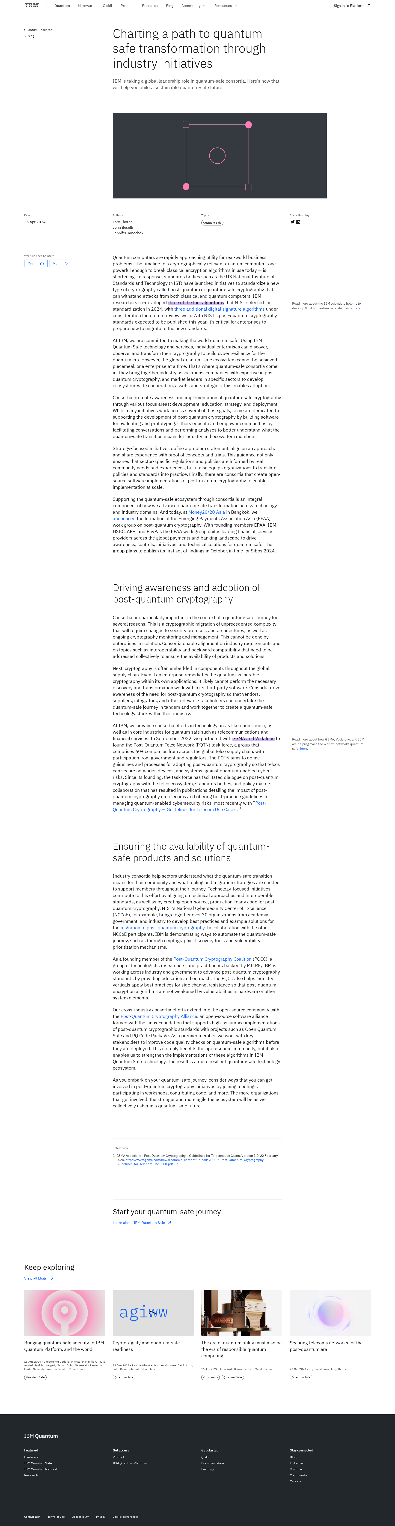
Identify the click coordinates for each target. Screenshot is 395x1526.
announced (124, 518)
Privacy (100, 1516)
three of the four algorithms (196, 302)
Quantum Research (38, 30)
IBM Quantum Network (41, 1469)
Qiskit (205, 1457)
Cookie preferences (126, 1516)
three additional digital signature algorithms (219, 309)
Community (191, 5)
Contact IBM (32, 1516)
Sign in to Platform (349, 5)
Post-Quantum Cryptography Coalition (212, 959)
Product (118, 1457)
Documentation (212, 1463)
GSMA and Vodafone (253, 738)
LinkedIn (296, 1463)
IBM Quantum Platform (130, 1463)
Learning (207, 1469)
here (356, 308)
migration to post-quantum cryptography (163, 927)
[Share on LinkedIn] (298, 222)
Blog (31, 36)
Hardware (31, 1457)
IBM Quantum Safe (38, 1463)
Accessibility (80, 1516)
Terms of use (56, 1516)
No (55, 263)
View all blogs (35, 1278)
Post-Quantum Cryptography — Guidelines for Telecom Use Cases (189, 806)
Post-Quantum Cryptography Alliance (159, 1016)
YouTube (296, 1469)
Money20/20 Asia (206, 512)
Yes (30, 263)
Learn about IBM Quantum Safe (139, 1222)
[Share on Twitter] (292, 222)
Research (31, 1475)
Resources (223, 5)
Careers (295, 1481)
